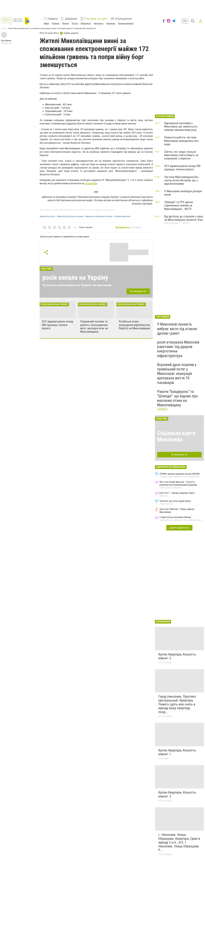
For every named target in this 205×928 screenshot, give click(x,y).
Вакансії (65, 23)
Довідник (71, 18)
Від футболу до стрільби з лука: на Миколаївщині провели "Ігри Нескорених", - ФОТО (183, 220)
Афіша (46, 23)
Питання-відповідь (125, 23)
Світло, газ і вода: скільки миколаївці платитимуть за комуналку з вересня (181, 155)
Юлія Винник (6, 40)
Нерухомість (86, 23)
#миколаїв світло (47, 216)
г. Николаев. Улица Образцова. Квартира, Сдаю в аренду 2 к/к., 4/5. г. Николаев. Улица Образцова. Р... (179, 842)
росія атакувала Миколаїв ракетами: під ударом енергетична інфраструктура (178, 349)
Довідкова (110, 23)
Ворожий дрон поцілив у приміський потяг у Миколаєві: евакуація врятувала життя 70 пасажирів (176, 373)
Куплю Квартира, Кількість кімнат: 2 (177, 656)
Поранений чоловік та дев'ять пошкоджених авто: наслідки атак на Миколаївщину (94, 326)
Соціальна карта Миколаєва (176, 436)
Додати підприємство (179, 527)
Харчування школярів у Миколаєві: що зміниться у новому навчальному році (180, 126)
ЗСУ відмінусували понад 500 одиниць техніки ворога (57, 325)
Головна (4, 28)
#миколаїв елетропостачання (70, 216)
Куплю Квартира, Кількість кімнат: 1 (177, 752)
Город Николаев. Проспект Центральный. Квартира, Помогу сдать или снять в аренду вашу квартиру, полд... (177, 704)
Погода (75, 23)
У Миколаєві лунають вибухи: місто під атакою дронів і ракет (177, 328)
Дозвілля (55, 23)
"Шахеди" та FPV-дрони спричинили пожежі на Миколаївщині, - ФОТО (178, 205)
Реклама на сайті (96, 18)
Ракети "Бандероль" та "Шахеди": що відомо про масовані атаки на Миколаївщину (177, 398)
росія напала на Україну (75, 277)
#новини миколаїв (122, 216)
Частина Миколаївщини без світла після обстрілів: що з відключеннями (181, 180)
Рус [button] (185, 21)
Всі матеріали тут (138, 291)
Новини (53, 18)
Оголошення (123, 18)
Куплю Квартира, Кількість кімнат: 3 (177, 794)
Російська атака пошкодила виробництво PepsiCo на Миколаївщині (134, 325)
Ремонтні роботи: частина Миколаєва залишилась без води (181, 141)
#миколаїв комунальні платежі (99, 216)
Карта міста (98, 23)
